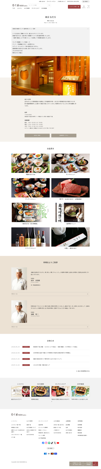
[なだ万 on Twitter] (55, 443)
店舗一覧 (29, 424)
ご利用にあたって (62, 1)
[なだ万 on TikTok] (52, 443)
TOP (13, 8)
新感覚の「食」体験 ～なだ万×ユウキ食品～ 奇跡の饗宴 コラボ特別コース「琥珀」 (55, 346)
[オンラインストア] (60, 391)
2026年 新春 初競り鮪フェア (41, 365)
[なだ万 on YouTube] (58, 443)
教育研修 (80, 432)
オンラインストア (35, 8)
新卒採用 (80, 427)
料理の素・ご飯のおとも (44, 432)
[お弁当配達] (80, 391)
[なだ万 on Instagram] (46, 443)
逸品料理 (41, 424)
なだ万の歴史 (69, 430)
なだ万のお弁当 (30, 434)
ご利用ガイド (56, 430)
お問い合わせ (42, 1)
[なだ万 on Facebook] (43, 443)
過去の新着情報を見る (84, 371)
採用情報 (80, 424)
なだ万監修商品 (42, 438)
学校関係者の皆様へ (82, 435)
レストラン (19, 8)
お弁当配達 (44, 8)
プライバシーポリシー (51, 1)
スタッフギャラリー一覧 (16, 434)
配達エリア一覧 (57, 427)
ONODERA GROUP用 (73, 1)
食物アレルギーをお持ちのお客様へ (17, 431)
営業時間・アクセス (64, 135)
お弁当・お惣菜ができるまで (31, 431)
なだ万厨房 (27, 8)
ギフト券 (13, 437)
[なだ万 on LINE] (49, 443)
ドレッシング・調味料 (43, 427)
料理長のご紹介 (15, 427)
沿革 (67, 427)
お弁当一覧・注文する (59, 424)
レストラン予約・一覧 (74, 6)
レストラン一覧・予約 (16, 424)
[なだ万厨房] (40, 391)
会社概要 (68, 424)
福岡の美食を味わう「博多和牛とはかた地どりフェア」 (47, 359)
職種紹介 (80, 430)
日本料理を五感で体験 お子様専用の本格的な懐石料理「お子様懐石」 (52, 352)
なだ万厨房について (31, 427)
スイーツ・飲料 (42, 435)
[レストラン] (20, 391)
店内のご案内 (37, 135)
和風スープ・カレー (43, 430)
